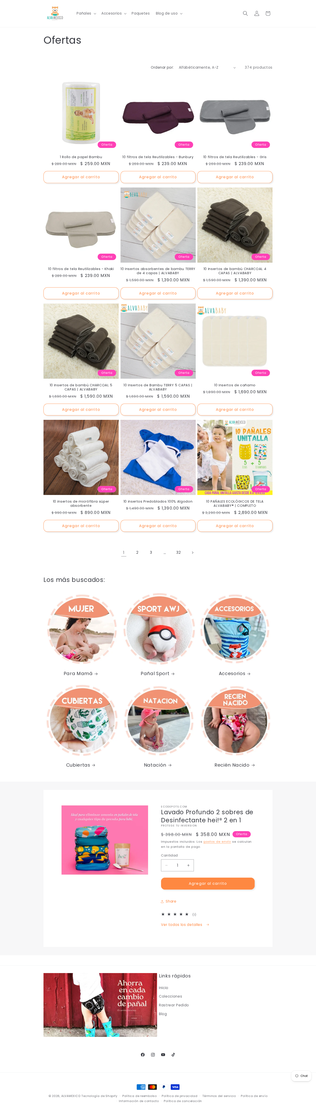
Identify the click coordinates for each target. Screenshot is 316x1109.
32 (178, 552)
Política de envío (254, 1096)
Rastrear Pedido (174, 1005)
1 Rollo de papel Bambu (81, 157)
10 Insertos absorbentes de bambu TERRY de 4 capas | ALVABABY (158, 271)
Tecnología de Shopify (99, 1096)
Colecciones (170, 996)
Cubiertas (78, 765)
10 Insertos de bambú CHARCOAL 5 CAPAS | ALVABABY (81, 387)
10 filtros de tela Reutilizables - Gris (235, 157)
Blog (163, 1013)
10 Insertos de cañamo (235, 385)
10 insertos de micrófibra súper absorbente (81, 503)
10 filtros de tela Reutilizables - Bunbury (158, 157)
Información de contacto (139, 1101)
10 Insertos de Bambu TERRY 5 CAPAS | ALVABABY (158, 387)
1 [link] (123, 552)
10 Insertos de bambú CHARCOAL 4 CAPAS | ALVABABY (235, 271)
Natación (155, 765)
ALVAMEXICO (71, 1096)
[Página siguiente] (192, 552)
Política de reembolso (139, 1096)
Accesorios (232, 674)
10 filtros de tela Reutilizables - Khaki (81, 269)
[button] (86, 13)
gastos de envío (217, 841)
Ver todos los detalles (182, 924)
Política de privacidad (179, 1096)
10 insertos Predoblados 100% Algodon (158, 501)
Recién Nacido (232, 765)
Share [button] (171, 901)
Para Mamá (78, 674)
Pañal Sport (155, 674)
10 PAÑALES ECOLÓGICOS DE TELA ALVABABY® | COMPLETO (235, 503)
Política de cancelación (183, 1101)
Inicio (163, 987)
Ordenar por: (162, 67)
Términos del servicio (219, 1096)
